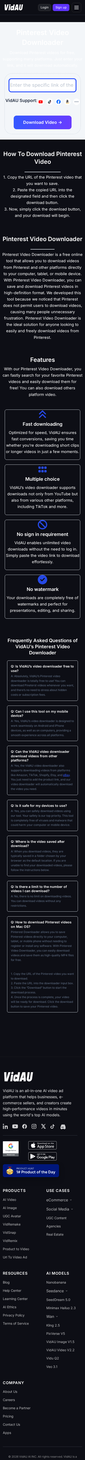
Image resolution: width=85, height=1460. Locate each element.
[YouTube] (15, 1127)
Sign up (61, 7)
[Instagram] (34, 1127)
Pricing (8, 1416)
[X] (43, 1127)
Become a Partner (16, 1408)
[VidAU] (14, 7)
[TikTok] (53, 1127)
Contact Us (11, 1424)
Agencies (53, 1226)
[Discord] (63, 1127)
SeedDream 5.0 (58, 1300)
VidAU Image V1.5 (60, 1342)
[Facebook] (24, 1127)
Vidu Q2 (52, 1358)
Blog (6, 1282)
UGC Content (56, 1218)
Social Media (57, 1209)
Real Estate (55, 1234)
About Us (10, 1392)
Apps (7, 1433)
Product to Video (16, 1249)
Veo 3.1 (51, 1367)
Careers (9, 1400)
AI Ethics (9, 1307)
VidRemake (12, 1224)
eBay (66, 775)
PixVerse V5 (55, 1333)
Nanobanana (56, 1282)
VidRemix (10, 1241)
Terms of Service (16, 1323)
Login (45, 7)
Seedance (55, 1290)
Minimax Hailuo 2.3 (61, 1308)
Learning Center (15, 1299)
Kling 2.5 (53, 1325)
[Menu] (76, 7)
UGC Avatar (12, 1216)
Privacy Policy (14, 1315)
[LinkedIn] (5, 1127)
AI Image (10, 1208)
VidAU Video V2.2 (60, 1350)
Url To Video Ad (15, 1257)
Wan (50, 1316)
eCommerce (57, 1200)
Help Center (12, 1290)
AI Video (9, 1200)
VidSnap (9, 1232)
